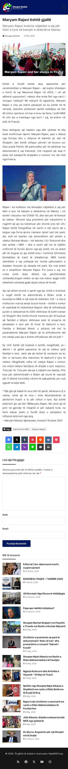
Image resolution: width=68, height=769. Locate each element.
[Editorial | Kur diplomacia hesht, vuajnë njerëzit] (11, 569)
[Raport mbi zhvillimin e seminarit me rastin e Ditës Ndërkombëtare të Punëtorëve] (11, 706)
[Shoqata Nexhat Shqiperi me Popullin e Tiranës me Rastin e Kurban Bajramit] (11, 627)
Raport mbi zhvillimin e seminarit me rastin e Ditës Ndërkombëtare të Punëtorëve (43, 705)
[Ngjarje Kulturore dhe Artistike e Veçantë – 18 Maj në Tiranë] (11, 676)
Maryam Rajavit (38, 429)
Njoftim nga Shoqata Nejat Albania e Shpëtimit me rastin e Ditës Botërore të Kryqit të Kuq (43, 689)
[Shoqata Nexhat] (15, 7)
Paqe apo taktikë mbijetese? (38, 608)
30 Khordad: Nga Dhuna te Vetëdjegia (44, 593)
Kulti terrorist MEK (21, 429)
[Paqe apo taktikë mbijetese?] (11, 613)
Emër (5, 514)
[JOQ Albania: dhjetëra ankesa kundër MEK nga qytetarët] (11, 722)
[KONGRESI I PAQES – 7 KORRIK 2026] (11, 583)
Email (5, 528)
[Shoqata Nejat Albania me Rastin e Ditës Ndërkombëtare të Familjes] (11, 661)
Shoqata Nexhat (12, 36)
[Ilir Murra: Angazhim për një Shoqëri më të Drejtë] (11, 736)
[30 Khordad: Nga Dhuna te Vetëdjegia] (11, 598)
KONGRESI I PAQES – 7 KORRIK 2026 (43, 578)
